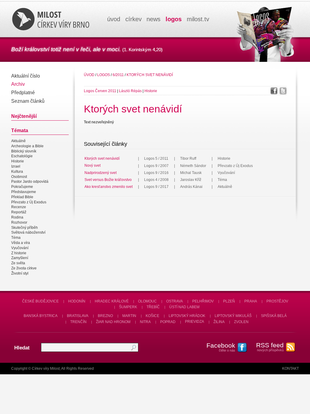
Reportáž (18, 212)
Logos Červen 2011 (100, 91)
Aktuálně (18, 141)
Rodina (17, 217)
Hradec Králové (112, 301)
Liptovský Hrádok (187, 316)
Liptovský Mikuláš (233, 316)
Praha (250, 301)
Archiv (18, 84)
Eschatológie (22, 156)
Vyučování (19, 248)
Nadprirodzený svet (100, 173)
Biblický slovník (23, 151)
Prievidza (194, 322)
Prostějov (277, 301)
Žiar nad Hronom (113, 322)
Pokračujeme (22, 187)
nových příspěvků (270, 347)
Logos (103, 75)
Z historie (18, 253)
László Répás (130, 91)
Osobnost (19, 177)
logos (174, 19)
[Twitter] (283, 91)
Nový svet (92, 166)
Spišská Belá (274, 316)
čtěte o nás (220, 347)
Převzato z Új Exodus (28, 202)
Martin (129, 316)
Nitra (145, 322)
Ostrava (174, 301)
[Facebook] (274, 91)
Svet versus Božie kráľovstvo (108, 180)
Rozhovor (19, 222)
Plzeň (229, 301)
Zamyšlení (19, 258)
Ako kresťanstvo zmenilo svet (108, 187)
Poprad (168, 322)
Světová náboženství (28, 233)
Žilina (219, 322)
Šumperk (128, 307)
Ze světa (18, 263)
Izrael (15, 166)
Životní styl (19, 273)
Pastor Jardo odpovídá (29, 182)
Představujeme (23, 192)
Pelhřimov (203, 301)
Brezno (105, 316)
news (153, 19)
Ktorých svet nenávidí (150, 75)
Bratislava (77, 316)
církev (133, 19)
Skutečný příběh (24, 227)
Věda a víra (20, 243)
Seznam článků (28, 101)
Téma (16, 237)
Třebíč (153, 307)
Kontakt (290, 368)
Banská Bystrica (41, 316)
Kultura (17, 171)
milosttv (198, 19)
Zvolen (241, 322)
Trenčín (78, 322)
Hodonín (76, 301)
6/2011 (118, 75)
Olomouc (147, 301)
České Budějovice (40, 301)
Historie (17, 161)
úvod (113, 19)
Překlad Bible (22, 197)
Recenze (18, 207)
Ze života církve (24, 268)
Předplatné (23, 92)
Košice (152, 316)
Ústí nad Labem (184, 307)
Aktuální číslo (25, 75)
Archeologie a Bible (27, 146)
